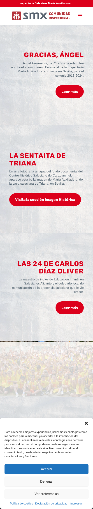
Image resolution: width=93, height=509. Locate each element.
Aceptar (46, 469)
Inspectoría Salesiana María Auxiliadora (45, 3)
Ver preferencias (47, 494)
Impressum (76, 503)
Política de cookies (21, 503)
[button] (86, 423)
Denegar (46, 481)
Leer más (69, 91)
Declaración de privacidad (51, 503)
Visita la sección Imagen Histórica (45, 199)
